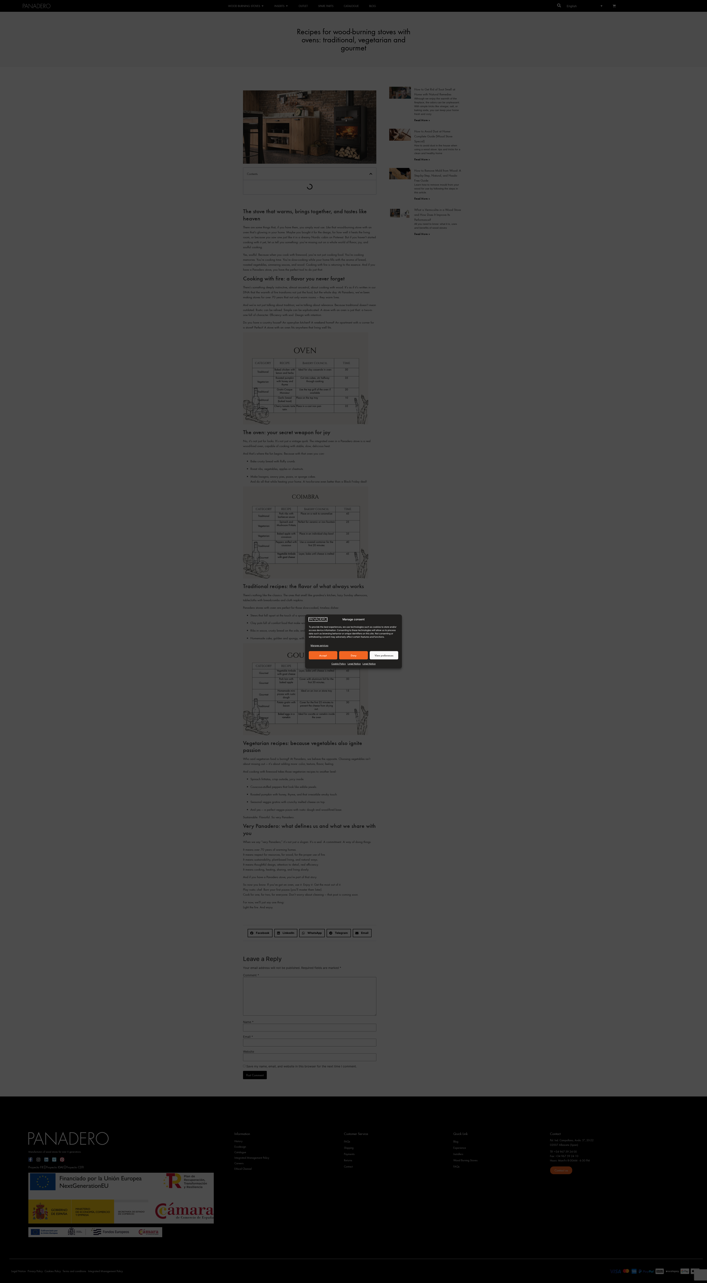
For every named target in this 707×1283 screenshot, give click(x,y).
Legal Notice (354, 663)
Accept (323, 655)
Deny (353, 655)
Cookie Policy (338, 663)
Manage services (319, 645)
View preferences (384, 655)
